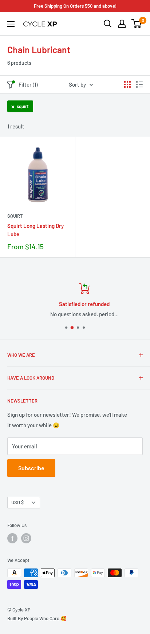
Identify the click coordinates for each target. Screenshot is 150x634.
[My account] (122, 24)
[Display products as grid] (127, 84)
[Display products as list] (139, 84)
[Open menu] (11, 24)
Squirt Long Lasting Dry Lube (35, 229)
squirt (23, 106)
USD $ (17, 502)
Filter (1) (28, 84)
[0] (136, 23)
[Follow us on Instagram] (26, 538)
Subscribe (31, 467)
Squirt (15, 216)
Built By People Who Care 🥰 (36, 618)
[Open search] (108, 24)
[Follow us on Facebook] (12, 538)
